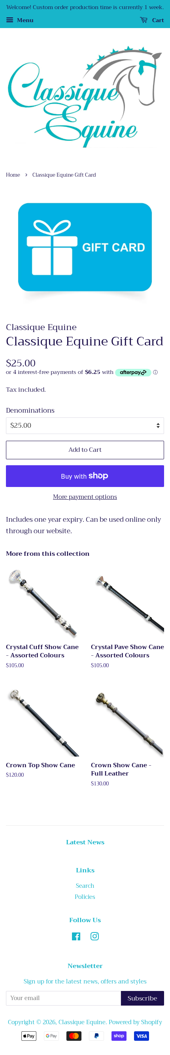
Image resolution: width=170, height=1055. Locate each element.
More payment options (85, 497)
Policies (85, 897)
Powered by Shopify (135, 1022)
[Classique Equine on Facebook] (76, 938)
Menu (24, 20)
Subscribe (142, 998)
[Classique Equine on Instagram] (94, 938)
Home (13, 175)
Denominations (30, 410)
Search (85, 886)
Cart (157, 20)
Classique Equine (82, 1022)
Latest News (85, 842)
